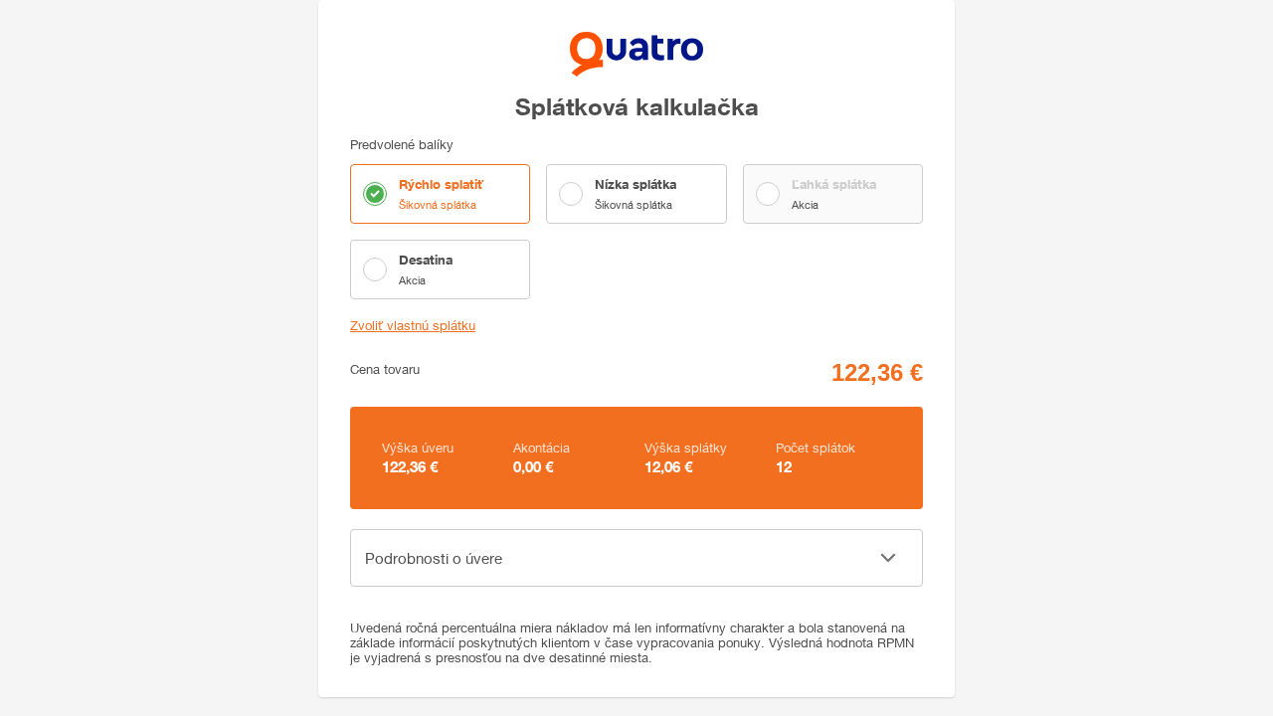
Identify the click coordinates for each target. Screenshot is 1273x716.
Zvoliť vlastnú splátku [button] (412, 325)
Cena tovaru (385, 369)
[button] (636, 558)
